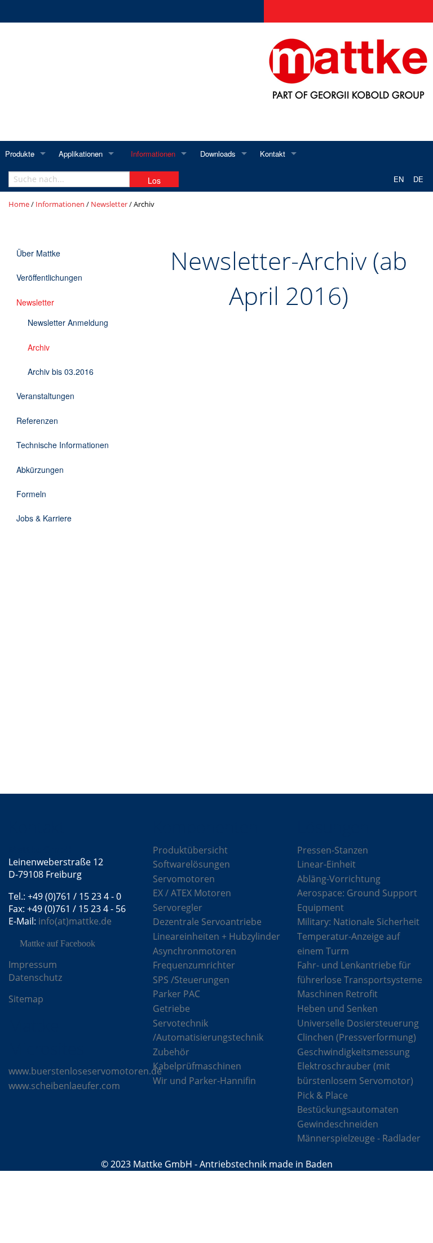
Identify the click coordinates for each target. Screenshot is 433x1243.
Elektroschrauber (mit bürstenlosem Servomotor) (355, 1073)
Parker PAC (176, 994)
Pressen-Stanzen (332, 850)
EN (399, 179)
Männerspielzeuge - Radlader (359, 1138)
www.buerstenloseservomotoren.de (85, 1071)
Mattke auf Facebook (57, 943)
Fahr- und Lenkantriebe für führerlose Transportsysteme (359, 972)
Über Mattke (38, 253)
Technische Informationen (62, 444)
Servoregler (177, 907)
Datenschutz (35, 977)
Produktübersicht (190, 850)
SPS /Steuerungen (191, 980)
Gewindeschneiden (337, 1124)
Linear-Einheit (326, 864)
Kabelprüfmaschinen (197, 1066)
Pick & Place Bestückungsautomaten (348, 1102)
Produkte (19, 153)
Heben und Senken (337, 1008)
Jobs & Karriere (44, 518)
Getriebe (171, 1008)
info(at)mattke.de (75, 921)
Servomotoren (184, 879)
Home (18, 204)
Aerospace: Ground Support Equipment (357, 900)
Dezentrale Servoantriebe (207, 921)
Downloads (218, 153)
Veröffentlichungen (49, 277)
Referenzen (37, 420)
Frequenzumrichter (194, 965)
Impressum (32, 964)
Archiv (39, 347)
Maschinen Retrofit (337, 994)
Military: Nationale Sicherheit (358, 921)
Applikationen (81, 153)
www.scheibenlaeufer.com (64, 1086)
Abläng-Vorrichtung (339, 879)
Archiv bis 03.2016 (61, 371)
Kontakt (272, 153)
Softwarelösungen (191, 864)
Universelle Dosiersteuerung (358, 1023)
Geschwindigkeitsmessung (353, 1052)
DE (418, 179)
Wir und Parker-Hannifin (204, 1080)
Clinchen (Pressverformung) (356, 1037)
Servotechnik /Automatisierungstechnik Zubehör (208, 1037)
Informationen (153, 153)
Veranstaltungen (45, 395)
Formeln (31, 493)
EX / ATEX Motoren (192, 893)
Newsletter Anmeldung (68, 322)
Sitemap (25, 999)
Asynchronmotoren (194, 951)
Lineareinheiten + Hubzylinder (216, 936)
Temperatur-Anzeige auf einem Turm (348, 943)
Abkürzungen (40, 469)
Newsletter (109, 204)
